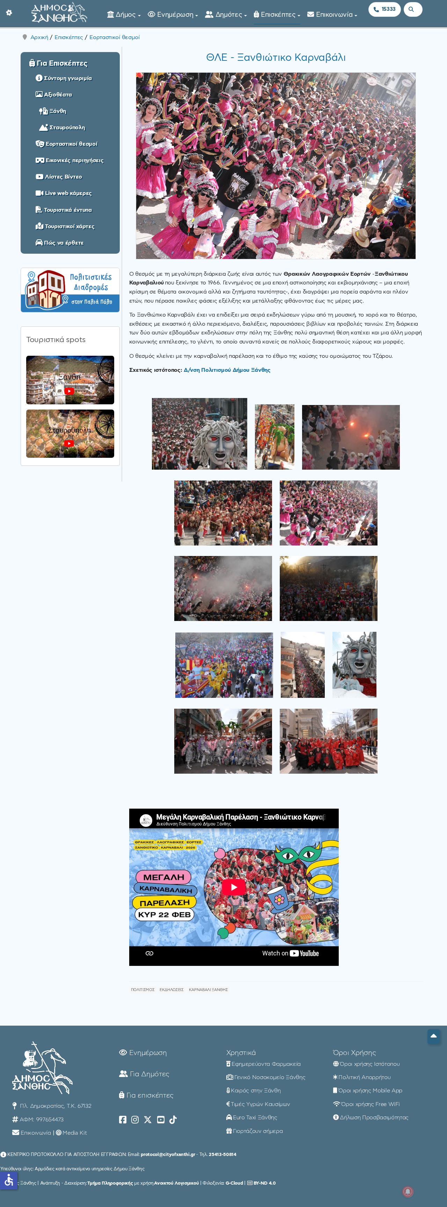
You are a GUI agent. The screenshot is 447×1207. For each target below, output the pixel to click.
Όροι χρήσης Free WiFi (370, 1104)
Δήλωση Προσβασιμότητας (374, 1117)
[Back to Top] (433, 1036)
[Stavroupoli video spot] (70, 434)
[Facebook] (122, 1120)
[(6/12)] (223, 588)
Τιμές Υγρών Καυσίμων (260, 1104)
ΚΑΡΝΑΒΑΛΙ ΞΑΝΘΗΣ (208, 990)
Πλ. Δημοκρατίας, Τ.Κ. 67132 (54, 1106)
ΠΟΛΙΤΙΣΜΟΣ (143, 990)
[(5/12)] (328, 513)
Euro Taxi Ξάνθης (255, 1117)
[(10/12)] (354, 665)
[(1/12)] (199, 434)
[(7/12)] (328, 588)
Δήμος (127, 15)
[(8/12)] (224, 665)
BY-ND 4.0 (265, 1183)
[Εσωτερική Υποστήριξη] (8, 12)
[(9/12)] (302, 665)
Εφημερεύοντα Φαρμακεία (266, 1064)
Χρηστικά (241, 1052)
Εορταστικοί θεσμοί (114, 37)
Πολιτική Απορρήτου (364, 1077)
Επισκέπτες (279, 15)
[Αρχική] (59, 11)
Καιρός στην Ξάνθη (256, 1090)
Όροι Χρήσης (354, 1052)
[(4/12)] (223, 513)
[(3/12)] (351, 438)
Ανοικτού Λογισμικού (176, 1183)
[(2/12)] (274, 437)
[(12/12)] (328, 741)
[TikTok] (173, 1120)
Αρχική (39, 37)
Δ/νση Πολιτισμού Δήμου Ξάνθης (227, 370)
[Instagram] (135, 1120)
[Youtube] (160, 1120)
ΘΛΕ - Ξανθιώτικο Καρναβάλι (276, 58)
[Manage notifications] (407, 1191)
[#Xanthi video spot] (70, 380)
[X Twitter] (148, 1120)
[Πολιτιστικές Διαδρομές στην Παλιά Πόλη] (70, 289)
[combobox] (413, 9)
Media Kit (75, 1133)
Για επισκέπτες (149, 1095)
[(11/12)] (223, 741)
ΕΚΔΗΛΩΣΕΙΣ (172, 990)
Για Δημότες (148, 1074)
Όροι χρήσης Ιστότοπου (370, 1064)
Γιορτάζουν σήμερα (258, 1131)
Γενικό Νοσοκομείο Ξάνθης (269, 1077)
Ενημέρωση (176, 15)
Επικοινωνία (335, 15)
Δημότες (229, 15)
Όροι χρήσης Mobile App (370, 1090)
